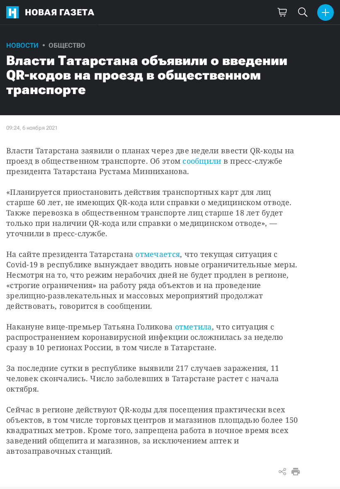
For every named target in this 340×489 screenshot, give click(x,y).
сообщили (201, 161)
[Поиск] (302, 12)
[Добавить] (325, 12)
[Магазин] (282, 12)
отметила (193, 327)
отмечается (157, 254)
